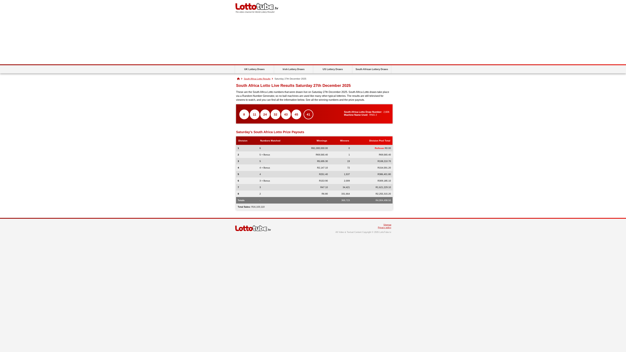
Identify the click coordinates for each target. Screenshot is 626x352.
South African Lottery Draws (372, 69)
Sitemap (387, 225)
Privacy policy (384, 227)
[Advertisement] (313, 40)
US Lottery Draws (333, 69)
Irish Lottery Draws (294, 69)
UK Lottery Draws (254, 69)
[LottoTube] (238, 78)
